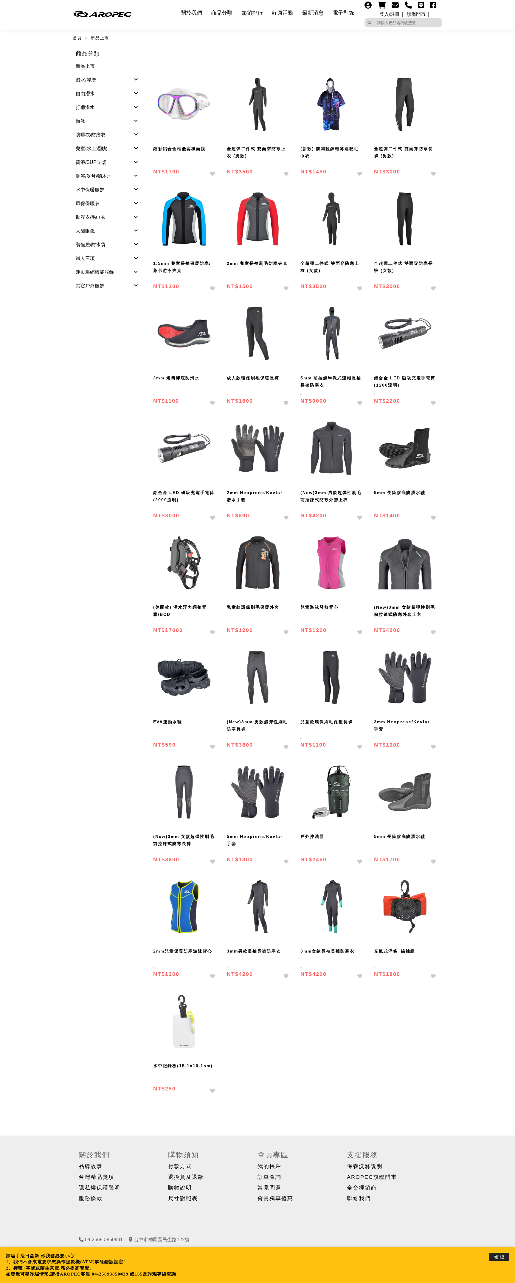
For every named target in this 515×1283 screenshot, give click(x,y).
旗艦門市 (416, 14)
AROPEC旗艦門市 (372, 1177)
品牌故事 (91, 1166)
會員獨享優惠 (275, 1199)
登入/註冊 (389, 14)
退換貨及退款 (186, 1177)
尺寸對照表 (183, 1199)
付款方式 (180, 1166)
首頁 (77, 38)
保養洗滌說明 (365, 1166)
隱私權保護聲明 (99, 1188)
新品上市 (100, 38)
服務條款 (91, 1199)
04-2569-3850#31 (104, 1239)
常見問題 (269, 1188)
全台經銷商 (362, 1188)
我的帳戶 (269, 1166)
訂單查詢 (269, 1177)
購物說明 (180, 1188)
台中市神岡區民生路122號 (162, 1239)
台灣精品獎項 (96, 1177)
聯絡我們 (359, 1199)
